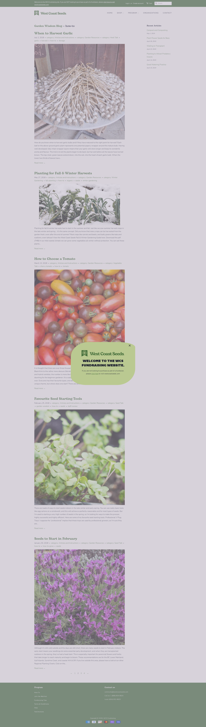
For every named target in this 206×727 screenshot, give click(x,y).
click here (94, 374)
